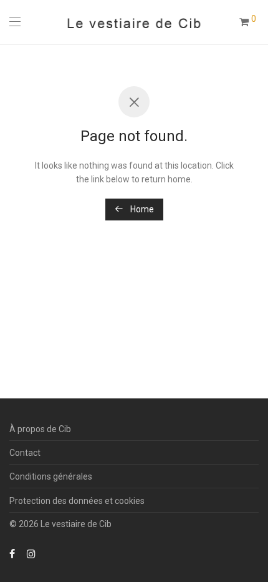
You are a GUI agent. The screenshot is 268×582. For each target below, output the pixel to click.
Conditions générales (50, 476)
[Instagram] (31, 553)
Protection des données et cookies (77, 501)
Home (141, 209)
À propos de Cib (40, 429)
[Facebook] (12, 553)
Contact (25, 453)
